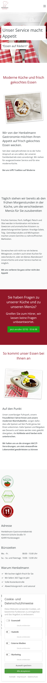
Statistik (15, 632)
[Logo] (4, 5)
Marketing (16, 654)
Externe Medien (18, 643)
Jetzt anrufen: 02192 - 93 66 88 (23, 329)
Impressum (21, 677)
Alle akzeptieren (23, 671)
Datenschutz (33, 677)
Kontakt (12, 677)
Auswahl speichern (23, 665)
